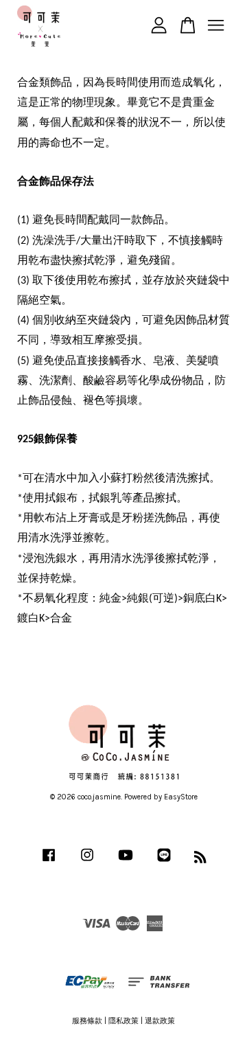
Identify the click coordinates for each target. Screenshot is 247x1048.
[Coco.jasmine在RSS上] (200, 860)
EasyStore (181, 797)
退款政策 (160, 1020)
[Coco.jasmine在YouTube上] (125, 862)
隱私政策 (123, 1020)
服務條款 (87, 1020)
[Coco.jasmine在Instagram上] (87, 862)
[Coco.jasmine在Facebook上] (48, 862)
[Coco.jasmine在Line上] (164, 862)
